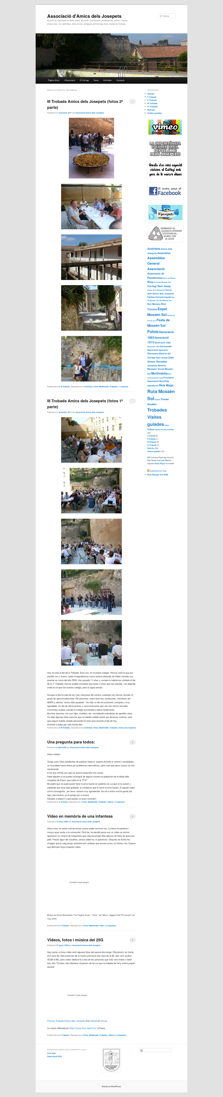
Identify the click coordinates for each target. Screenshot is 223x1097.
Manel (94, 1020)
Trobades (114, 386)
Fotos (95, 386)
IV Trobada (152, 106)
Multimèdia (104, 386)
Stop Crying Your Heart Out (82, 1028)
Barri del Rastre (169, 278)
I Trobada (65, 925)
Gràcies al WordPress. (111, 1086)
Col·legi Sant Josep (159, 286)
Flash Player (160, 463)
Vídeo (101, 925)
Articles (64, 801)
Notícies (151, 109)
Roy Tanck (151, 460)
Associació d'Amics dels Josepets (84, 16)
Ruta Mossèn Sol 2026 (157, 474)
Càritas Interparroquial (159, 296)
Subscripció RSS (158, 471)
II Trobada (152, 100)
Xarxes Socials (161, 429)
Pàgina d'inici (53, 80)
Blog (150, 282)
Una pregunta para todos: (71, 742)
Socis (96, 80)
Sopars (157, 399)
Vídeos (110, 801)
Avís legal (51, 1053)
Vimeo (104, 1020)
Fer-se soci (151, 320)
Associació (156, 268)
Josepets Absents (156, 365)
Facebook (171, 315)
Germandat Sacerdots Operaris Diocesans (159, 350)
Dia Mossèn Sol (165, 300)
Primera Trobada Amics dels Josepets (66, 1020)
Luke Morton (165, 460)
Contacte (120, 80)
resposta (123, 386)
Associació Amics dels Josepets (90, 112)
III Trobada (65, 386)
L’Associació (69, 80)
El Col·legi (84, 80)
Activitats (107, 80)
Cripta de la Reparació (156, 290)
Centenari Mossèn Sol (162, 282)
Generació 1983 (153, 346)
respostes (120, 801)
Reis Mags (166, 385)
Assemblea (164, 253)
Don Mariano (154, 303)
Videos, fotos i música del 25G (75, 940)
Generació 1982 (162, 342)
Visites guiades (154, 113)
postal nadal (158, 378)
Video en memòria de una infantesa (80, 816)
